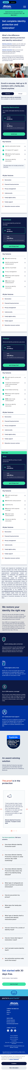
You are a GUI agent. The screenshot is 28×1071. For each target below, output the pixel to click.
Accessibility (14, 1040)
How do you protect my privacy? (12, 896)
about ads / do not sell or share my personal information (14, 1043)
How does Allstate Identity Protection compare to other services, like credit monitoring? (14, 857)
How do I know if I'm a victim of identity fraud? (15, 928)
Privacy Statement (14, 1035)
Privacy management (10, 188)
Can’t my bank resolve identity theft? (14, 949)
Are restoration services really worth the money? (14, 959)
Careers (8, 1010)
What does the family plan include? (13, 906)
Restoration (8, 180)
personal (6, 2)
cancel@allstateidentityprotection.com (12, 591)
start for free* (14, 984)
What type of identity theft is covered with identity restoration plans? (14, 917)
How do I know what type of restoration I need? (14, 939)
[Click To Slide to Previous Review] (1, 809)
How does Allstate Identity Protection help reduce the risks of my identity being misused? (13, 871)
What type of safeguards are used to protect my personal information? (14, 885)
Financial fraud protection (12, 184)
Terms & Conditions (14, 1039)
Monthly (8, 93)
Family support (9, 202)
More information (14, 1067)
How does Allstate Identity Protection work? (13, 845)
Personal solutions (11, 1020)
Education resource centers (12, 206)
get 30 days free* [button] (14, 246)
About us (9, 1012)
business (13, 2)
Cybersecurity (8, 193)
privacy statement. (14, 1059)
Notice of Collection (14, 1037)
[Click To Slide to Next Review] (27, 809)
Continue (14, 1063)
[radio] (14, 118)
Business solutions (11, 1021)
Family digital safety (10, 197)
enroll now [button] (14, 134)
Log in (8, 1014)
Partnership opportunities (12, 1023)
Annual (20, 93)
